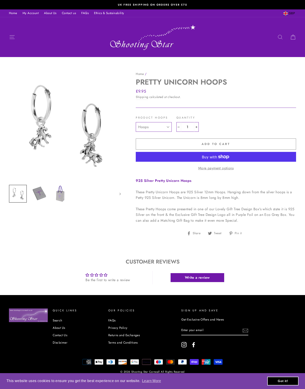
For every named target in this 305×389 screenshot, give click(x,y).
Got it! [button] (283, 381)
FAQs (85, 13)
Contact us (69, 13)
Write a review (197, 277)
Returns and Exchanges (124, 335)
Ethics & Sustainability (109, 13)
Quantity (185, 118)
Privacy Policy (117, 327)
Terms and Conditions (123, 342)
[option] (152, 4)
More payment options (216, 168)
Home (13, 13)
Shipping (142, 97)
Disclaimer (60, 342)
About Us (50, 13)
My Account (31, 13)
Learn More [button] (151, 381)
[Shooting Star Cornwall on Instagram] (184, 344)
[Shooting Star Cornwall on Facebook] (193, 344)
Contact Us (60, 335)
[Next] (118, 194)
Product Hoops (152, 118)
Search (57, 320)
